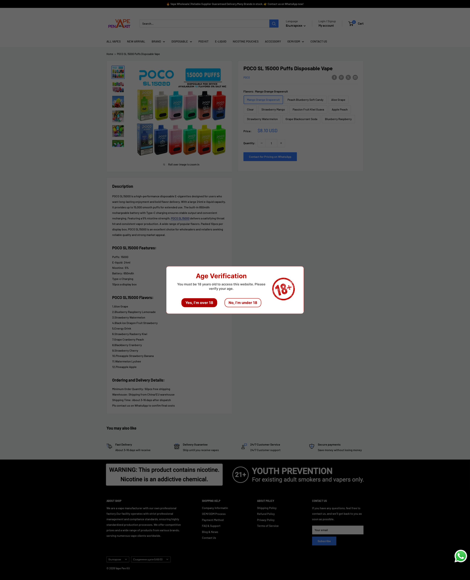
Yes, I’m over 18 (199, 302)
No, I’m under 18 (243, 302)
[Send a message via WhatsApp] (460, 556)
